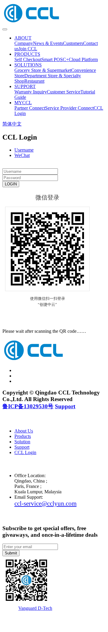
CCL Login (25, 452)
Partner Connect (29, 108)
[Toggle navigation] (4, 29)
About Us (23, 430)
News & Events (48, 43)
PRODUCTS (27, 54)
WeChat (22, 155)
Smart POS (52, 59)
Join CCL (28, 48)
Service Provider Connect (69, 108)
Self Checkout (27, 59)
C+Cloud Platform (80, 59)
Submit (11, 553)
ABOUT (23, 37)
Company (23, 43)
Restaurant (34, 81)
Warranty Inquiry (30, 91)
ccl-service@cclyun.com (45, 503)
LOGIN (11, 184)
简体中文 (12, 123)
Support (65, 406)
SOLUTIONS (28, 64)
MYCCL (23, 102)
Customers (73, 43)
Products (22, 436)
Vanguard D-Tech (35, 608)
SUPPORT (25, 86)
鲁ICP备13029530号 (27, 406)
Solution (22, 441)
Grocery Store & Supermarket (42, 70)
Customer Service (63, 91)
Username (24, 149)
